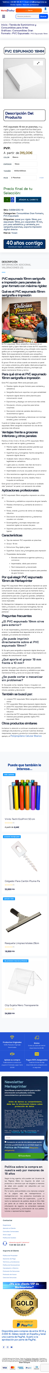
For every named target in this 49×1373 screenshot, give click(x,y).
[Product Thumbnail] (38, 63)
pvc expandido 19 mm (31, 221)
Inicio (4, 24)
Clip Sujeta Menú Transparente (21, 1005)
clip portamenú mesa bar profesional (15, 961)
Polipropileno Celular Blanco (26, 735)
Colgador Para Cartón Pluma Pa (22, 881)
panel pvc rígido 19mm (26, 219)
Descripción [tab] (9, 261)
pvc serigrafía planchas (21, 225)
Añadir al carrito (28, 200)
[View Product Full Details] (24, 813)
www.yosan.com (10, 739)
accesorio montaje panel (12, 837)
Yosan (14, 232)
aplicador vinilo (9, 899)
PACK (6, 178)
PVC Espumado (20, 33)
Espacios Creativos (32, 1360)
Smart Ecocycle (24, 1362)
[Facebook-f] (3, 1347)
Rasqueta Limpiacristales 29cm (22, 943)
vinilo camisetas (9, 774)
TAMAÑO (7, 171)
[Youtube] (11, 1347)
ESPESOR (7, 164)
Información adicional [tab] (16, 264)
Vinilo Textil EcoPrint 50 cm (20, 818)
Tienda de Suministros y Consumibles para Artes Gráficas (18, 27)
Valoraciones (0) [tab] (12, 267)
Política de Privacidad (24, 1132)
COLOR (6, 157)
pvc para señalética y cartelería (19, 224)
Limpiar (41, 177)
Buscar (43, 16)
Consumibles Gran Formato (30, 213)
